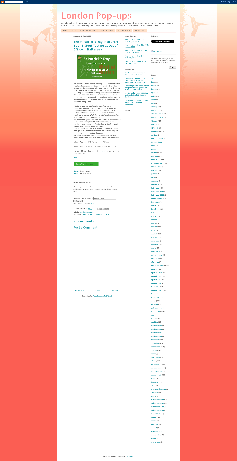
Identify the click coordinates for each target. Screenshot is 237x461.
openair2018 (156, 283)
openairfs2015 (157, 290)
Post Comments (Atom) (102, 296)
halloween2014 (157, 195)
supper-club (156, 375)
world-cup (155, 442)
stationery (155, 357)
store (153, 361)
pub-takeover (156, 308)
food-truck (155, 160)
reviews (154, 318)
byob (153, 93)
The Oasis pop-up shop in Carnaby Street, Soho (135, 74)
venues (154, 417)
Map (75, 158)
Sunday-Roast (157, 371)
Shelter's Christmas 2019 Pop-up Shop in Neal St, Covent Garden (137, 95)
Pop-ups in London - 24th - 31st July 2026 (135, 57)
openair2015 (156, 276)
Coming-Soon (156, 142)
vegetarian (155, 414)
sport (153, 354)
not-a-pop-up (156, 255)
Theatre (154, 393)
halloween (155, 188)
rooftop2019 (156, 336)
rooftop (154, 322)
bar (81, 212)
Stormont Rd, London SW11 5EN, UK (96, 215)
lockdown (155, 220)
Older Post (114, 290)
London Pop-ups (96, 15)
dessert (154, 149)
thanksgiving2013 (158, 389)
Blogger (130, 456)
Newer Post (80, 290)
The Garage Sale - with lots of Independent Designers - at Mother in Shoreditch (137, 87)
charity (154, 107)
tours (153, 396)
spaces (154, 350)
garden (154, 174)
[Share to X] (103, 209)
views (153, 421)
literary (154, 216)
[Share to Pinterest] (108, 209)
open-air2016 (156, 273)
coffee (154, 135)
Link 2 (75, 173)
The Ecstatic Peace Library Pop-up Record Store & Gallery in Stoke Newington (136, 80)
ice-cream (155, 202)
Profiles (154, 304)
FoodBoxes (156, 167)
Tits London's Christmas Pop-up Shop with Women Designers (136, 102)
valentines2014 (157, 400)
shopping (155, 343)
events (154, 153)
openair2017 (156, 280)
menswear (155, 241)
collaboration (157, 139)
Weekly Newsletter (124, 30)
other (153, 301)
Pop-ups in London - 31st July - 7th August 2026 (136, 51)
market (154, 234)
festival (154, 156)
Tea (152, 385)
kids (153, 213)
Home (65, 30)
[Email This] (98, 209)
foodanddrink (88, 212)
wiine (153, 438)
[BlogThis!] (101, 209)
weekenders (156, 435)
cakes (153, 100)
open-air (154, 269)
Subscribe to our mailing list (83, 198)
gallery (154, 170)
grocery (154, 181)
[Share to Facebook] (105, 209)
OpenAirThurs (157, 297)
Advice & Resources (106, 30)
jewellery (155, 209)
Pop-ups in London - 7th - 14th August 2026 (137, 46)
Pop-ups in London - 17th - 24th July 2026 (135, 62)
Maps (74, 30)
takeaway (155, 382)
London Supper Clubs (87, 30)
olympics (155, 262)
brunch (154, 89)
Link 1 (75, 171)
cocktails (155, 131)
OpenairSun (155, 294)
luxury (154, 227)
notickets (155, 258)
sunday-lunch (157, 368)
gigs (153, 177)
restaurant (155, 311)
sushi (153, 378)
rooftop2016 (156, 329)
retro (153, 315)
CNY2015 (154, 128)
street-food (156, 364)
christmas (155, 110)
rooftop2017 (156, 333)
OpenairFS (155, 287)
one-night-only (157, 266)
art (152, 78)
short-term (155, 347)
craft (153, 146)
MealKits (154, 237)
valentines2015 (157, 403)
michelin (154, 244)
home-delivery (157, 199)
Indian (153, 206)
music (153, 248)
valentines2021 (157, 410)
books (153, 86)
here (103, 151)
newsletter (155, 251)
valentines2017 (157, 407)
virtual (154, 428)
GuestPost (155, 184)
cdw (153, 103)
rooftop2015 (156, 326)
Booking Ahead (140, 30)
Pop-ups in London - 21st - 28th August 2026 (135, 40)
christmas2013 (157, 114)
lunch (153, 223)
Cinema (154, 121)
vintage (154, 424)
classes (154, 124)
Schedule (155, 340)
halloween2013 (157, 191)
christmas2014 (157, 117)
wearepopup (156, 431)
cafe (153, 96)
